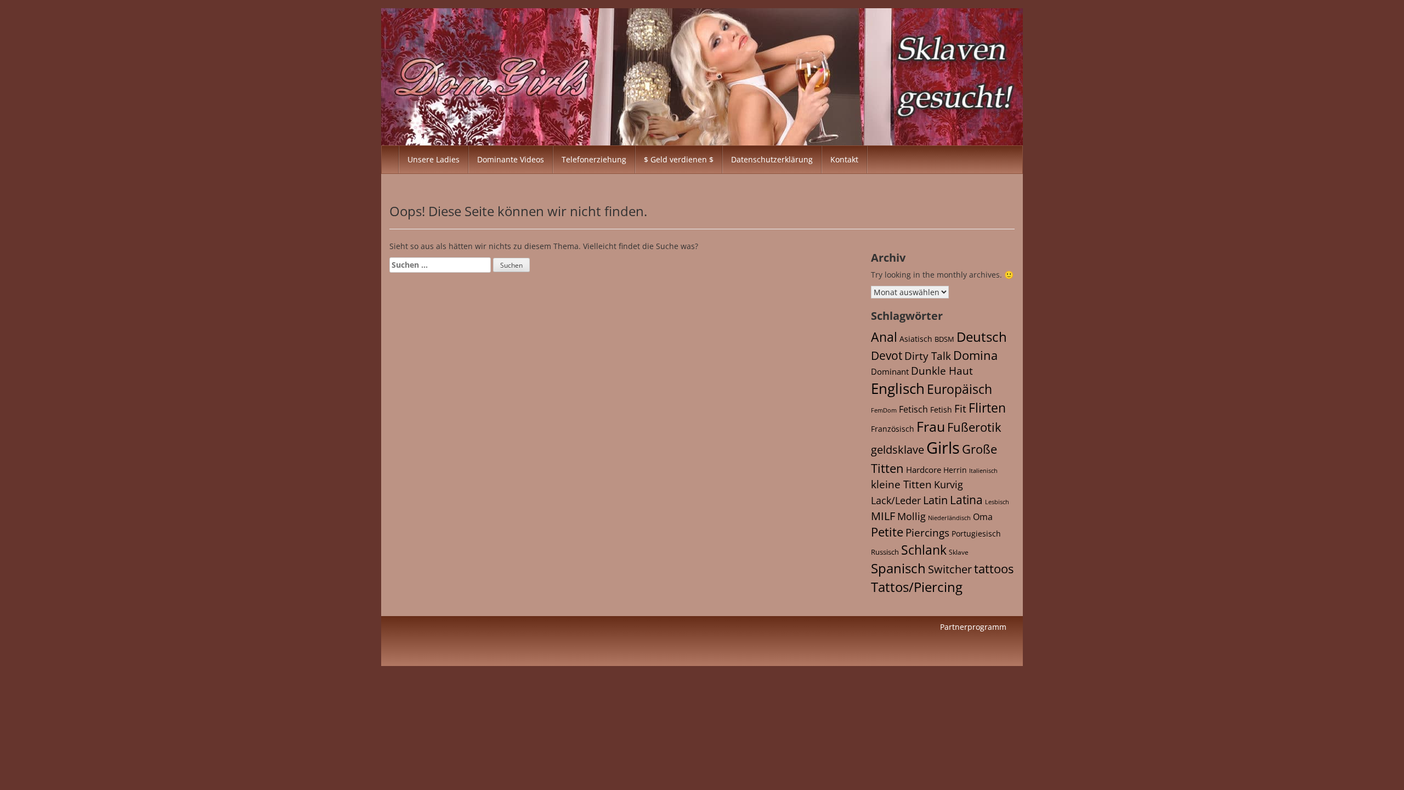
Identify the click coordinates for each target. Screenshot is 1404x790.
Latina (966, 499)
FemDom (884, 410)
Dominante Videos (510, 159)
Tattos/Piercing (917, 587)
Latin (935, 500)
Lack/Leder (896, 500)
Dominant (890, 371)
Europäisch (959, 389)
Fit (960, 409)
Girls (943, 448)
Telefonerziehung (594, 159)
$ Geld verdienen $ (679, 159)
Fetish (941, 409)
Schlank (924, 549)
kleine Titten (901, 484)
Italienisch (983, 470)
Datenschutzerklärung (772, 159)
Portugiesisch (976, 533)
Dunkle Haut (942, 370)
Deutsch (981, 337)
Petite (887, 532)
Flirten (987, 407)
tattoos (994, 569)
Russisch (885, 552)
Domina (975, 355)
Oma (983, 517)
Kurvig (948, 484)
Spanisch (898, 568)
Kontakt (844, 159)
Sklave (959, 552)
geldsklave (897, 449)
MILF (883, 516)
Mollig (911, 516)
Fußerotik (974, 427)
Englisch (898, 388)
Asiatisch (915, 339)
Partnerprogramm (973, 627)
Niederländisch (949, 518)
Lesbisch (997, 502)
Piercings (927, 533)
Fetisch (913, 409)
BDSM (944, 339)
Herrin (955, 470)
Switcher (950, 569)
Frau (930, 426)
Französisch (892, 429)
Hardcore (923, 469)
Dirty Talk (927, 356)
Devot (886, 355)
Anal (884, 337)
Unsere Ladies (433, 159)
